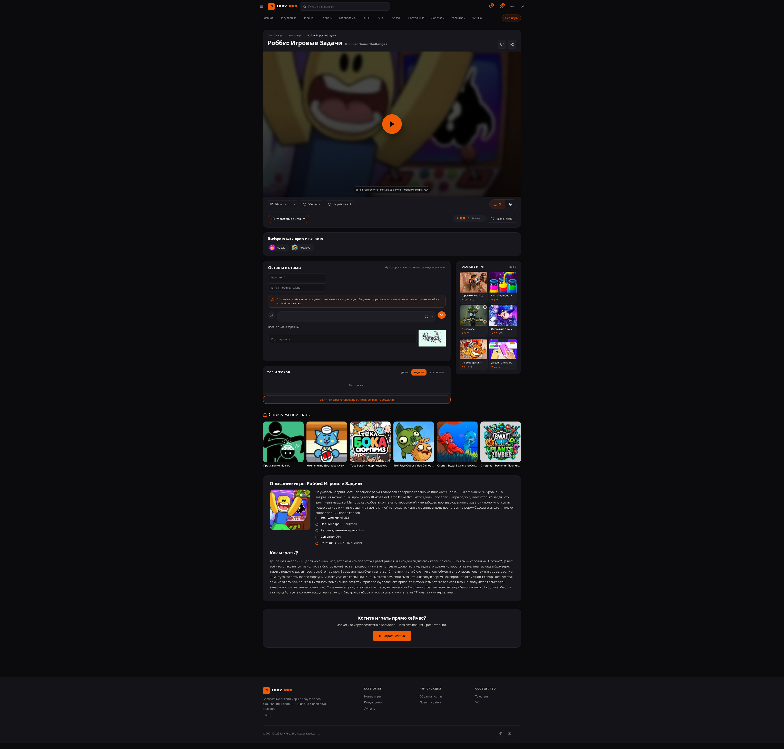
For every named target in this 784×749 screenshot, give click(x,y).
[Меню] (261, 6)
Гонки (366, 18)
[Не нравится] (511, 204)
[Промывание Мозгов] (283, 442)
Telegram (481, 696)
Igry (287, 6)
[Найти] (304, 6)
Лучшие (477, 18)
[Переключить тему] (512, 6)
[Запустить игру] (392, 124)
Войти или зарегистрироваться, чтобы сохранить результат (357, 399)
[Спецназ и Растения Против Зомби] (500, 442)
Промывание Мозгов (276, 465)
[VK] (509, 733)
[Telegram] (500, 733)
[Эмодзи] (426, 317)
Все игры (511, 18)
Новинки (308, 18)
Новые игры (295, 35)
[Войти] (523, 6)
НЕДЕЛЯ (419, 372)
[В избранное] (502, 44)
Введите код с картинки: (284, 327)
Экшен (381, 18)
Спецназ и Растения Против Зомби (501, 465)
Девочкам (437, 18)
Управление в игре (288, 219)
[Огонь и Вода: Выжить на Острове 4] (457, 442)
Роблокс (305, 247)
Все (511, 266)
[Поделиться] (512, 44)
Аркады (397, 18)
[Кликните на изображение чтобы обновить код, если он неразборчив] (432, 339)
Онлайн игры (275, 35)
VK (477, 702)
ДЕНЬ (404, 372)
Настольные (416, 18)
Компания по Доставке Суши (325, 465)
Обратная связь (431, 696)
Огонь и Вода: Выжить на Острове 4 (457, 465)
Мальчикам (458, 18)
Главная (268, 18)
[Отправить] (442, 315)
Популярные (288, 18)
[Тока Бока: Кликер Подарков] (370, 442)
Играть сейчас (394, 636)
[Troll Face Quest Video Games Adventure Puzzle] (413, 442)
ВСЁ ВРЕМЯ (437, 372)
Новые (281, 247)
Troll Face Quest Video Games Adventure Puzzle (414, 465)
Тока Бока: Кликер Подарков (368, 465)
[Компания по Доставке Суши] (326, 442)
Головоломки (347, 18)
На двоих (326, 18)
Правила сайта (430, 702)
